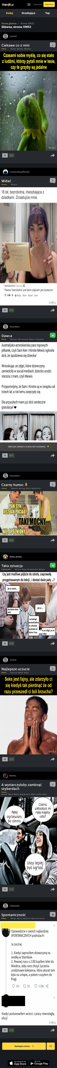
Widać (6, 181)
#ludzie (13, 49)
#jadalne (27, 49)
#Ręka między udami (39, 794)
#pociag (22, 488)
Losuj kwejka (51, 1046)
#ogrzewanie (25, 794)
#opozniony (36, 488)
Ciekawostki (6, 569)
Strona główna (9, 23)
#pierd (20, 673)
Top (47, 13)
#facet (10, 794)
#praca (19, 918)
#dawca (32, 339)
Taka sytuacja (12, 566)
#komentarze (23, 339)
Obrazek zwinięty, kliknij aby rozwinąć (27, 447)
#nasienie (40, 339)
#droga (13, 918)
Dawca (6, 336)
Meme (3, 49)
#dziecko (14, 339)
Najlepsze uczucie (15, 669)
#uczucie (14, 673)
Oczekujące (28, 13)
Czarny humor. (13, 485)
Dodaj (9, 13)
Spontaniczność (13, 915)
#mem (24, 569)
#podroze (27, 918)
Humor (4, 184)
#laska (16, 794)
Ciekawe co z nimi (15, 45)
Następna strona (22, 1046)
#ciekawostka (32, 569)
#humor (14, 184)
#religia (42, 569)
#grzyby (20, 49)
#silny (28, 488)
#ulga (26, 673)
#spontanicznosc (38, 918)
